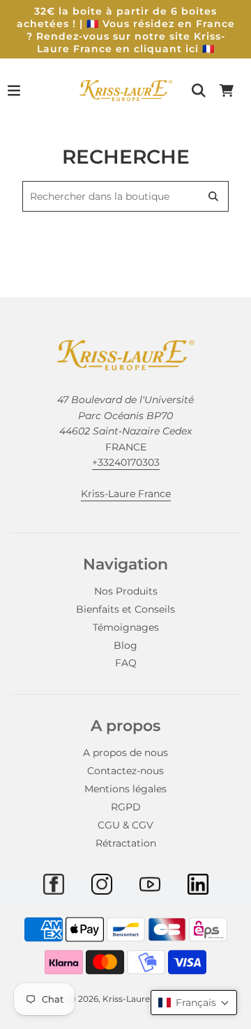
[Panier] (227, 90)
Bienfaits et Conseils (125, 609)
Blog (125, 645)
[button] (193, 1002)
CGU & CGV (125, 825)
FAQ (126, 663)
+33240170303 (126, 462)
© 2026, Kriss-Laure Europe (126, 998)
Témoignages (126, 627)
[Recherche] (199, 90)
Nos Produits (126, 591)
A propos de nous (125, 752)
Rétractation (126, 843)
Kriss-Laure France (126, 493)
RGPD (126, 807)
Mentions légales (125, 789)
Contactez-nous (125, 770)
